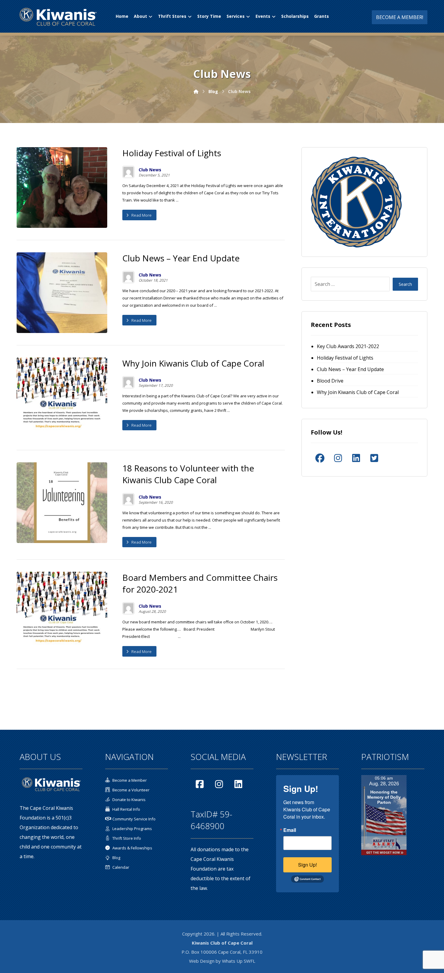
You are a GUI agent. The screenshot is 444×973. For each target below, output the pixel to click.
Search (405, 284)
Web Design (201, 961)
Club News (150, 170)
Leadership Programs (132, 828)
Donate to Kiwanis (129, 799)
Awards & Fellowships (132, 848)
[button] (320, 458)
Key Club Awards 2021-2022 (348, 346)
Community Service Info (134, 819)
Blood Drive (330, 380)
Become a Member (129, 780)
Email (289, 830)
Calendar (120, 867)
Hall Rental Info (126, 809)
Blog (116, 857)
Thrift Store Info (126, 838)
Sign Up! (307, 864)
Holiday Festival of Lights (345, 357)
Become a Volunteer (131, 790)
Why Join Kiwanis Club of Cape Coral (358, 392)
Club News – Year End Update (350, 369)
